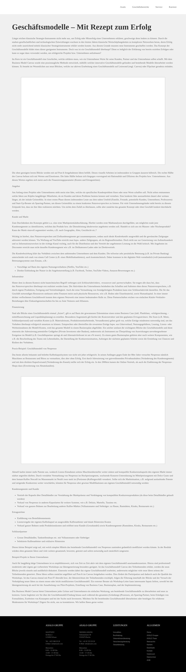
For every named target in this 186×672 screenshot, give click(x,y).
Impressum (151, 654)
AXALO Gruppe (152, 635)
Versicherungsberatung (121, 642)
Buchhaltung (117, 635)
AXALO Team (152, 638)
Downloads (151, 648)
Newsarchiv (151, 642)
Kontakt (149, 651)
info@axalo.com (57, 644)
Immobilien (117, 632)
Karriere (149, 645)
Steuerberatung (118, 645)
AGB (148, 660)
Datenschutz (151, 657)
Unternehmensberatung (121, 638)
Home (149, 632)
